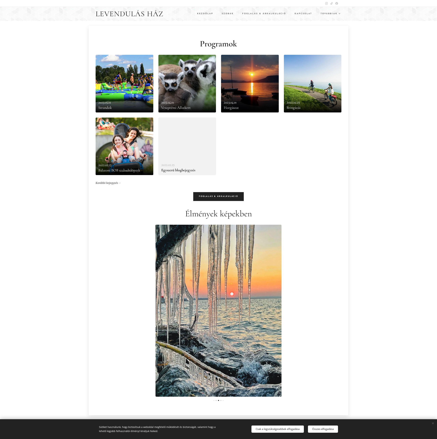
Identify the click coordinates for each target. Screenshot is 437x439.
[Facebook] (337, 3)
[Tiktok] (331, 3)
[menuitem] (206, 14)
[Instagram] (326, 3)
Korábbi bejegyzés (107, 183)
